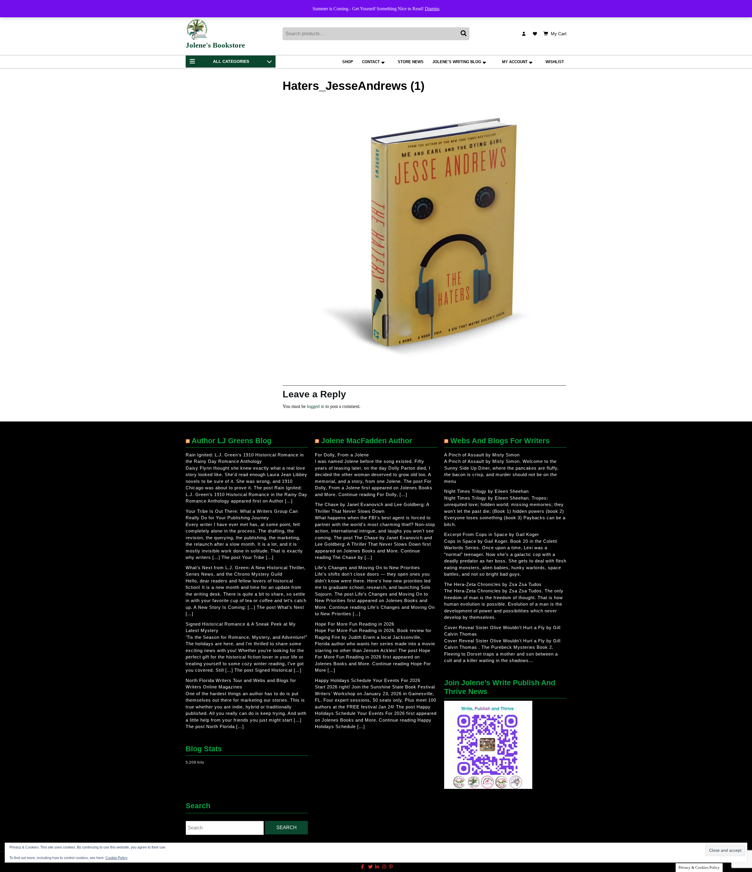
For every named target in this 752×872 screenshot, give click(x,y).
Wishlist (554, 62)
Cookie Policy (116, 858)
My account (515, 62)
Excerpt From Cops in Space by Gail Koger (491, 534)
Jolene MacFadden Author (366, 440)
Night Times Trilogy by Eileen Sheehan (486, 491)
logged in (315, 406)
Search (464, 33)
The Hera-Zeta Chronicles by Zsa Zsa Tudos (493, 584)
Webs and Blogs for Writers (500, 440)
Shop (347, 62)
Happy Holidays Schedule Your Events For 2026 (367, 680)
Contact (371, 62)
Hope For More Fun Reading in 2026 (354, 623)
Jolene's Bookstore (215, 45)
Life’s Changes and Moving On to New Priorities (367, 567)
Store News (411, 62)
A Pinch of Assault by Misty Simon (482, 454)
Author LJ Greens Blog (231, 440)
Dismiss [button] (432, 8)
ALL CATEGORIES (231, 61)
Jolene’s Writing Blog (456, 62)
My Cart (558, 34)
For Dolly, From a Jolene (342, 454)
